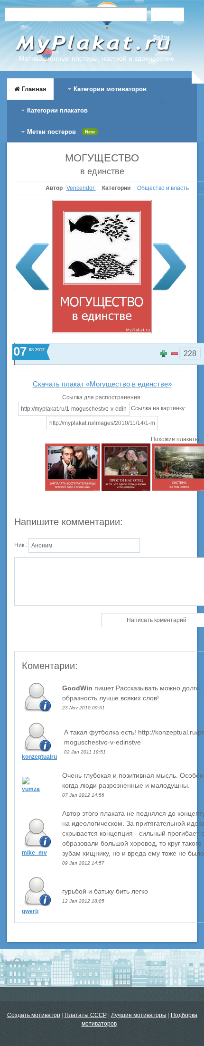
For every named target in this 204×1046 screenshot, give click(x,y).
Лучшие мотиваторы (139, 1015)
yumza (31, 789)
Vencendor (81, 188)
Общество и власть (163, 188)
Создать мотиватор (33, 1015)
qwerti (30, 911)
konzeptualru (39, 757)
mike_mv (34, 852)
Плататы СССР (86, 1015)
